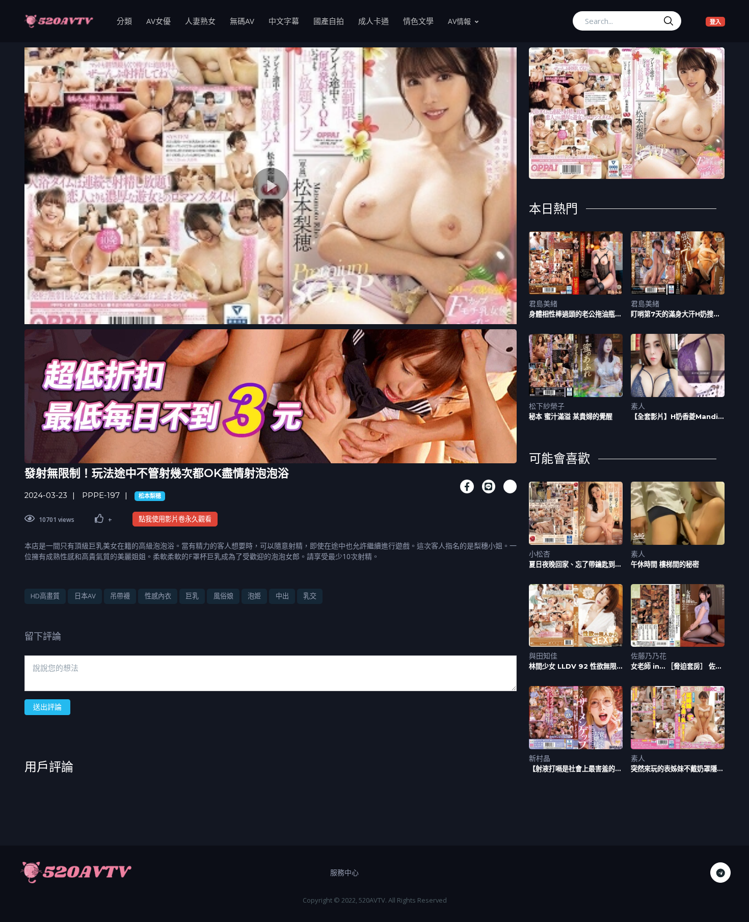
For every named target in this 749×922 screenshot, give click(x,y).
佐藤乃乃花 (648, 656)
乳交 (309, 595)
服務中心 (344, 872)
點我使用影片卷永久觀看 (175, 518)
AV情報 (459, 21)
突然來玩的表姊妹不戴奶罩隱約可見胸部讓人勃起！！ (677, 769)
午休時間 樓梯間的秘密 (665, 564)
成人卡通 (377, 20)
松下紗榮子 (547, 406)
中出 (282, 595)
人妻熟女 (204, 20)
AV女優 (162, 20)
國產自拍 (332, 20)
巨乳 (192, 595)
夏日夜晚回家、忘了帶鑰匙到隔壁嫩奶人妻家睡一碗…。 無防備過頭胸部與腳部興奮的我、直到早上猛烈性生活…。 (576, 564)
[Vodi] (58, 21)
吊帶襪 (120, 595)
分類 (128, 20)
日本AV (85, 595)
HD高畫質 (45, 595)
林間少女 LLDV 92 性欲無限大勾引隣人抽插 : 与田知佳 (573, 666)
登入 (717, 21)
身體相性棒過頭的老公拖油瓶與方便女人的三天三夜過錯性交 (575, 314)
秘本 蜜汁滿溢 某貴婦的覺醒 (570, 416)
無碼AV (245, 20)
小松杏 (539, 554)
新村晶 (539, 758)
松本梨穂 (150, 495)
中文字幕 (287, 20)
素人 (638, 406)
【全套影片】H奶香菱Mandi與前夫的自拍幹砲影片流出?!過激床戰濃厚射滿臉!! (678, 416)
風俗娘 (223, 595)
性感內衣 (158, 595)
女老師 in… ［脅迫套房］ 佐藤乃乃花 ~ (676, 666)
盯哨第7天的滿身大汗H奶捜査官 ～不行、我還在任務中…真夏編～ (678, 314)
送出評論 (47, 707)
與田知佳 (543, 656)
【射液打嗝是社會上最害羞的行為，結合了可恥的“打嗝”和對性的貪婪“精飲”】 (575, 769)
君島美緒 (543, 303)
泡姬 (254, 595)
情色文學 (422, 20)
